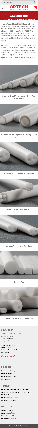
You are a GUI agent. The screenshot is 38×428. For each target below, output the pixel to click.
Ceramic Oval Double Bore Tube (19, 246)
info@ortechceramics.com (9, 341)
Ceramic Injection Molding (9, 397)
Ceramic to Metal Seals (8, 400)
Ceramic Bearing (6, 374)
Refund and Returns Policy (9, 350)
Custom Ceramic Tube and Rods (19, 318)
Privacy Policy (6, 347)
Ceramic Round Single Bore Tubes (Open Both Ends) (19, 97)
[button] (2, 8)
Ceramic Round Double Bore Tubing (19, 173)
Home (4, 19)
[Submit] (34, 2)
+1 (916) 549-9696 (7, 338)
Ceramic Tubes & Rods (8, 376)
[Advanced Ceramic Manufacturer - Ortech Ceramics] (19, 7)
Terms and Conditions (8, 345)
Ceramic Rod (19, 282)
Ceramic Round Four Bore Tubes (19, 210)
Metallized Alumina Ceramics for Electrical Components (15, 393)
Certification (5, 352)
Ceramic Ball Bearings (8, 371)
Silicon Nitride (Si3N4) (8, 419)
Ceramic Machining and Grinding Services (14, 389)
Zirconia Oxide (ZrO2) (8, 413)
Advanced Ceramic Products (14, 19)
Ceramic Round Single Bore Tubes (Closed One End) (19, 136)
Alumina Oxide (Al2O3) (8, 410)
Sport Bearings (6, 379)
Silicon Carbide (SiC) (8, 416)
